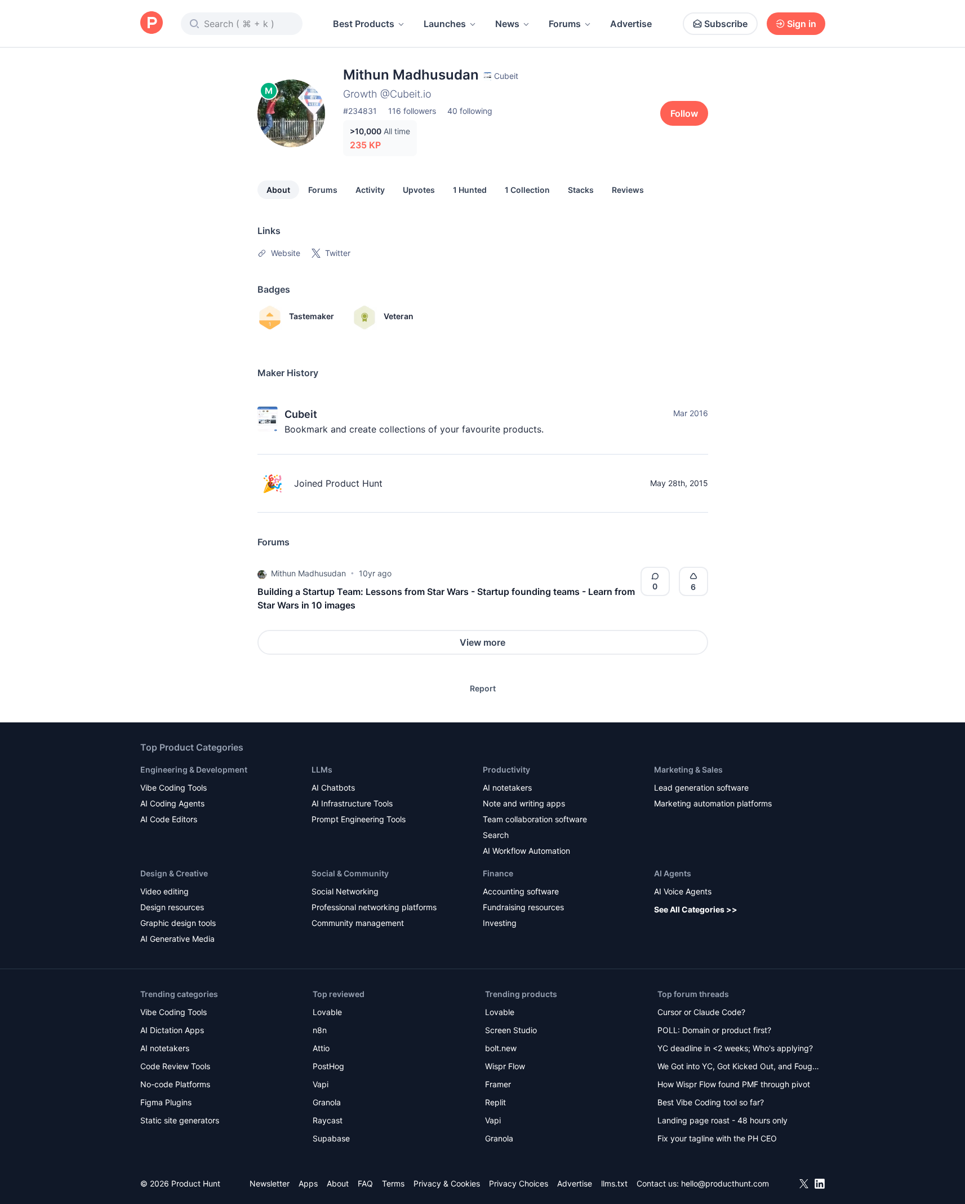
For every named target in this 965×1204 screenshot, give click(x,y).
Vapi (320, 1084)
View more (482, 642)
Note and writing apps (524, 803)
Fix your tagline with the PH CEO (717, 1138)
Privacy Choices (518, 1183)
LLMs (322, 769)
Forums (565, 23)
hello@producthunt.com (725, 1183)
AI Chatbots (333, 787)
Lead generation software (701, 787)
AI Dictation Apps (172, 1030)
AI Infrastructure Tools (352, 803)
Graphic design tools (178, 923)
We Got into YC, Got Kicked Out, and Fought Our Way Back (738, 1067)
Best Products (363, 23)
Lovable (327, 1012)
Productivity (506, 769)
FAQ (365, 1183)
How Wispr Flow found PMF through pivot (733, 1084)
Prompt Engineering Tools (359, 819)
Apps (308, 1183)
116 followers (412, 111)
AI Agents (672, 873)
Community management (358, 923)
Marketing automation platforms (713, 803)
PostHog (328, 1066)
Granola (327, 1102)
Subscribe (726, 23)
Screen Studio (511, 1030)
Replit (495, 1102)
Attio (321, 1048)
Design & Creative (174, 873)
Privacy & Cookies (446, 1183)
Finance (498, 873)
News (507, 23)
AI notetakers (507, 787)
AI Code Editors (168, 819)
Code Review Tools (175, 1066)
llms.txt (614, 1183)
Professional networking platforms (374, 907)
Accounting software (521, 891)
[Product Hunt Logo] (151, 23)
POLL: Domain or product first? (714, 1030)
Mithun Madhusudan (308, 573)
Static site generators (179, 1120)
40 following (469, 111)
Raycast (328, 1120)
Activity (370, 190)
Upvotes (419, 190)
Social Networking (345, 891)
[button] (261, 573)
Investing (500, 923)
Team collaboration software (535, 819)
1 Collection (527, 190)
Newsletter (270, 1183)
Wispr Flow (505, 1066)
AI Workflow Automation (526, 850)
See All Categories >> (695, 909)
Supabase (331, 1138)
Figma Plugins (166, 1102)
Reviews (628, 190)
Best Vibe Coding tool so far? (710, 1102)
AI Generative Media (177, 938)
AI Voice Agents (682, 891)
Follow (684, 113)
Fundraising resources (523, 907)
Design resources (172, 907)
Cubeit (300, 414)
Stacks (581, 190)
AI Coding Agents (172, 803)
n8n (320, 1030)
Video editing (164, 891)
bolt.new (501, 1048)
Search (496, 835)
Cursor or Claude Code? (701, 1012)
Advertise (631, 23)
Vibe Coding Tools (173, 787)
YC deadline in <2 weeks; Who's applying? (735, 1048)
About (278, 190)
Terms (393, 1183)
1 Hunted (470, 190)
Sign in (801, 23)
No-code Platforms (175, 1084)
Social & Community (350, 873)
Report (483, 688)
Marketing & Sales (688, 769)
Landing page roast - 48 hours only (722, 1120)
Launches (445, 23)
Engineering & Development (193, 769)
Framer (498, 1084)
